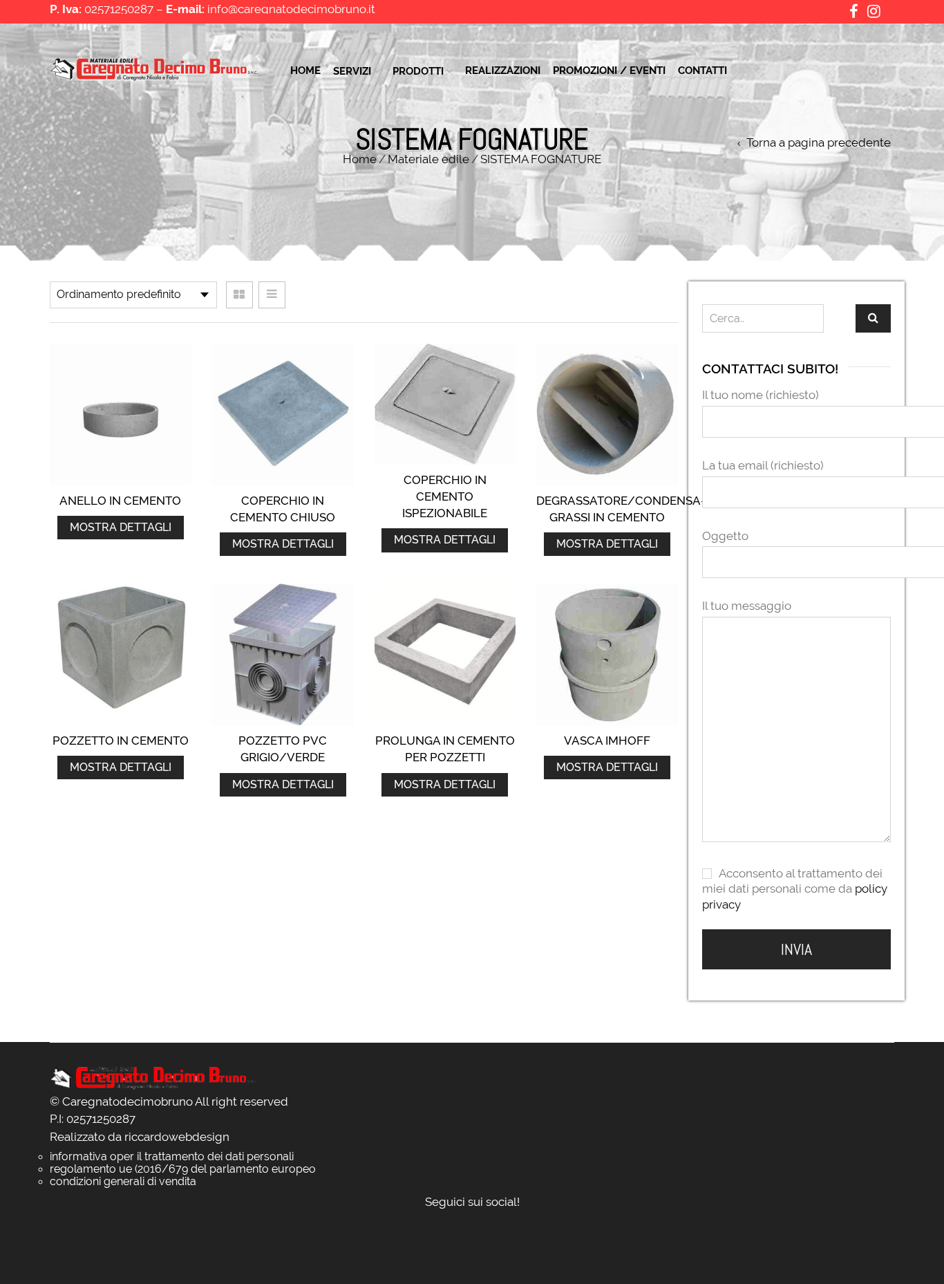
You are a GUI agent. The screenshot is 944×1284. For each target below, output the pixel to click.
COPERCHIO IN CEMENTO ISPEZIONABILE (444, 497)
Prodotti (418, 71)
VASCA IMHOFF (607, 740)
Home (305, 70)
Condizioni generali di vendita (123, 1181)
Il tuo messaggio (746, 606)
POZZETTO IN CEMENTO (121, 740)
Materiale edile (428, 159)
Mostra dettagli (120, 527)
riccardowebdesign (176, 1137)
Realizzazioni (502, 70)
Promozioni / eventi (609, 70)
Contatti (702, 70)
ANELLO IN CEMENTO (120, 501)
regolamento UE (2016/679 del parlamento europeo (183, 1168)
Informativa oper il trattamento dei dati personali (172, 1156)
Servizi (352, 71)
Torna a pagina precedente (818, 143)
